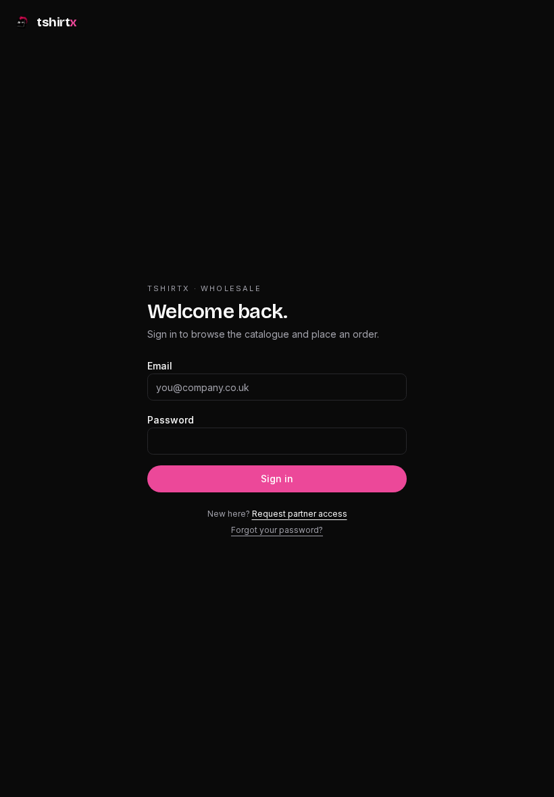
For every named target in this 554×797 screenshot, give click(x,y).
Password (170, 420)
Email (159, 365)
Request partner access (299, 514)
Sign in (277, 478)
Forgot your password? (277, 530)
